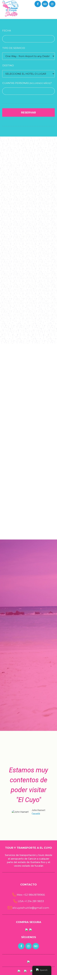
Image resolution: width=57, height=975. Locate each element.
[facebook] (21, 946)
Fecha (6, 30)
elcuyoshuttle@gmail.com (31, 907)
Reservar (28, 112)
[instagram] (28, 946)
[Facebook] (37, 4)
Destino (8, 65)
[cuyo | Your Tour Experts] (10, 8)
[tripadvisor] (45, 4)
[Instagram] (52, 4)
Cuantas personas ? (27, 83)
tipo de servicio (13, 48)
